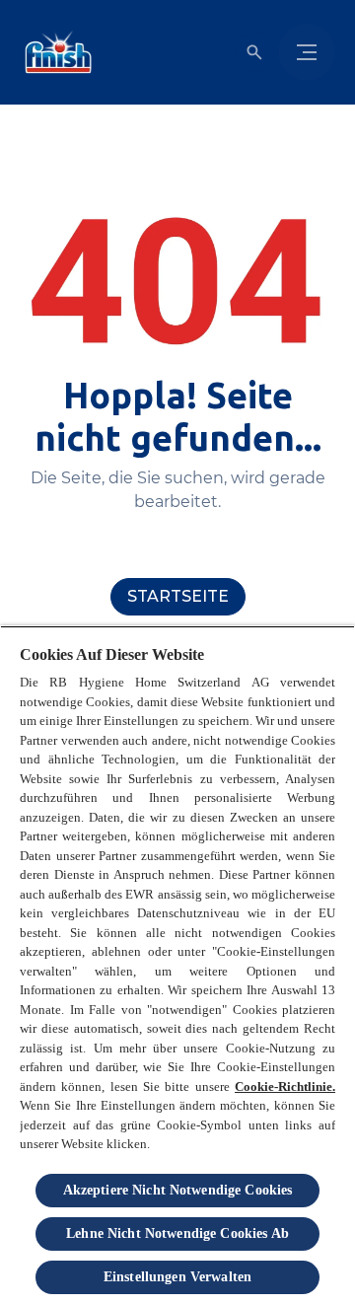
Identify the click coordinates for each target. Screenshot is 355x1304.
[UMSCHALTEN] (306, 52)
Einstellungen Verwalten (177, 1276)
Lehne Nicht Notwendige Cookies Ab (177, 1233)
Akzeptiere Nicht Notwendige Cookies (178, 1190)
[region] (177, 964)
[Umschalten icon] (254, 52)
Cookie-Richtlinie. (285, 1086)
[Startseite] (54, 52)
